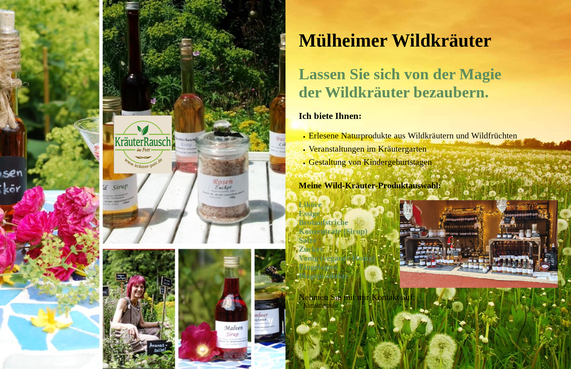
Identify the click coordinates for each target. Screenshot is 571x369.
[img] (142, 100)
